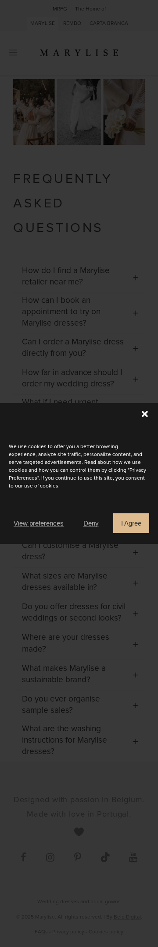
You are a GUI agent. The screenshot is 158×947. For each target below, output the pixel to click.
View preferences (39, 523)
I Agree (131, 523)
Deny (91, 523)
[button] (144, 414)
